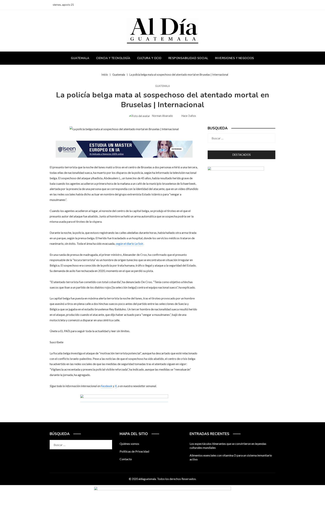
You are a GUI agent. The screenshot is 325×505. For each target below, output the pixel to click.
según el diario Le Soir (129, 243)
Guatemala (162, 86)
